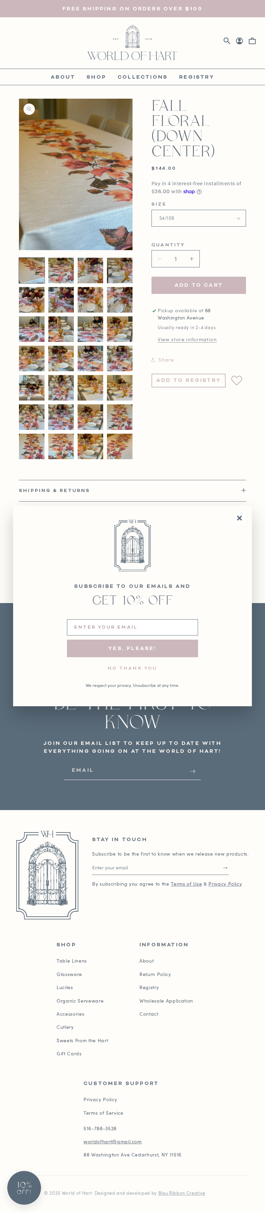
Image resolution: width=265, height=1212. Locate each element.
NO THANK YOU (132, 668)
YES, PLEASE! (132, 648)
